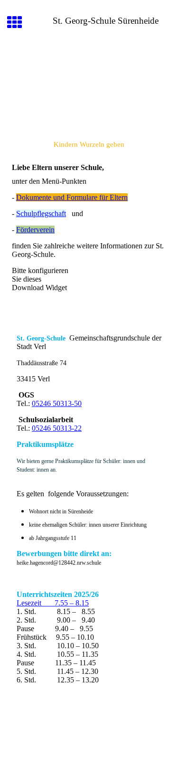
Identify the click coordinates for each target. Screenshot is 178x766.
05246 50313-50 (57, 403)
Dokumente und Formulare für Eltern (72, 197)
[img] (89, 88)
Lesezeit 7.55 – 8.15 (53, 603)
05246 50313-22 (57, 428)
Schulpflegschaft (41, 213)
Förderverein (35, 230)
